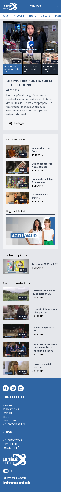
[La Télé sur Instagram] (13, 388)
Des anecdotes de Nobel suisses (42, 165)
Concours (9, 420)
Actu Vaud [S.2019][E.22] (45, 264)
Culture (45, 15)
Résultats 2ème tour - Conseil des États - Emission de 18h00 (44, 347)
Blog (6, 416)
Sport (32, 15)
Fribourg (19, 15)
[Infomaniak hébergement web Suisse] (30, 482)
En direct (35, 6)
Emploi (7, 413)
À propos (9, 405)
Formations (11, 409)
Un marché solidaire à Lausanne (43, 181)
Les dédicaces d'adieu (40, 196)
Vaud (6, 15)
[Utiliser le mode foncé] (11, 471)
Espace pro (10, 444)
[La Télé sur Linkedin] (21, 388)
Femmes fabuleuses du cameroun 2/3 (43, 292)
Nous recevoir (12, 440)
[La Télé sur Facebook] (6, 388)
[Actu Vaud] (30, 230)
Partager (19, 123)
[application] (30, 37)
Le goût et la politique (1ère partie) (45, 311)
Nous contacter (14, 424)
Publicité (9, 447)
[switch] (6, 471)
